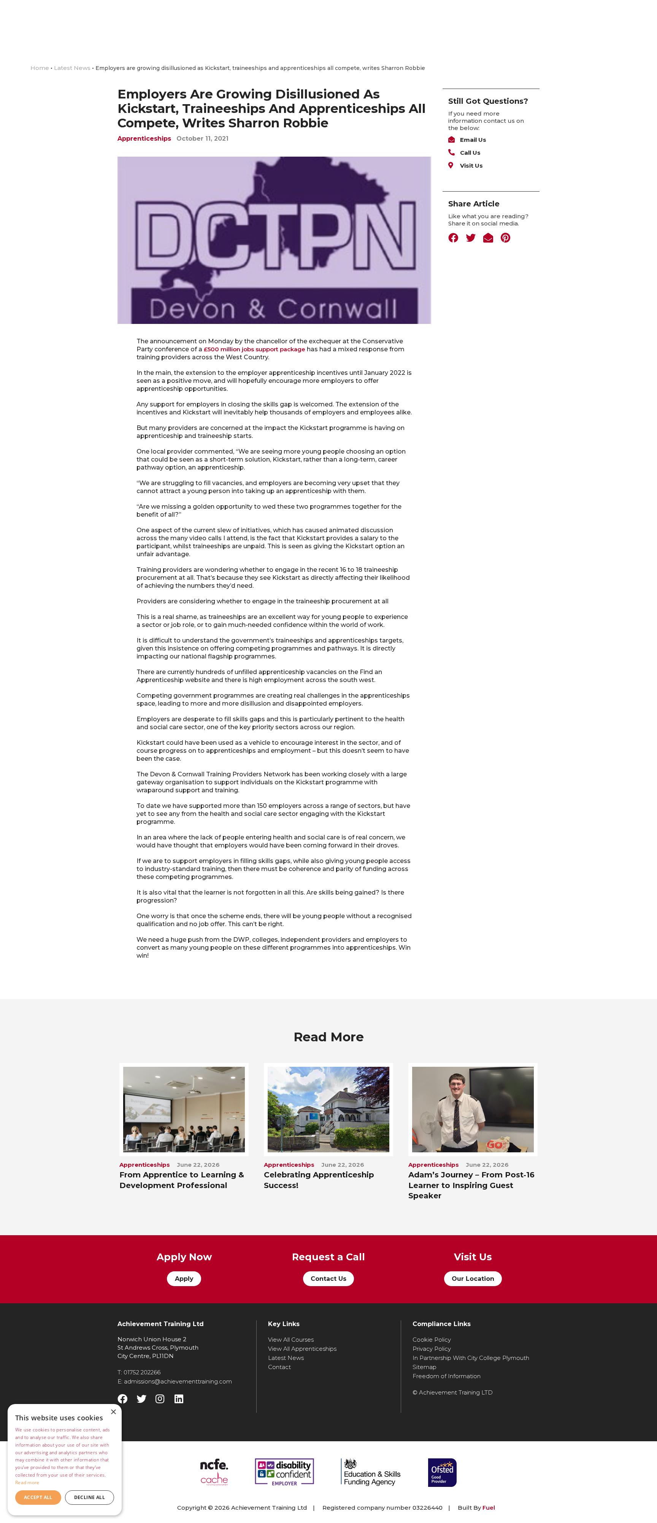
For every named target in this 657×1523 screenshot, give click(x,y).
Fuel (488, 1507)
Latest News (73, 67)
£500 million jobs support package (254, 349)
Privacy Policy (432, 1348)
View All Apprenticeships (302, 1348)
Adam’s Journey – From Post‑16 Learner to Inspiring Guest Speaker (471, 1185)
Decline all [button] (89, 1497)
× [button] (113, 1412)
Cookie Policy (432, 1339)
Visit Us (471, 165)
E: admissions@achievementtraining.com (174, 1381)
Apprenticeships (144, 138)
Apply (184, 1278)
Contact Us (328, 1278)
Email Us (472, 139)
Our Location (473, 1278)
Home (39, 67)
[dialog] (65, 1459)
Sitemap (424, 1367)
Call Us (470, 152)
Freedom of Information (447, 1376)
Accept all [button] (38, 1497)
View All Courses (291, 1339)
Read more (27, 1482)
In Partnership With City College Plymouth (471, 1357)
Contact (279, 1367)
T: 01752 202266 (138, 1372)
